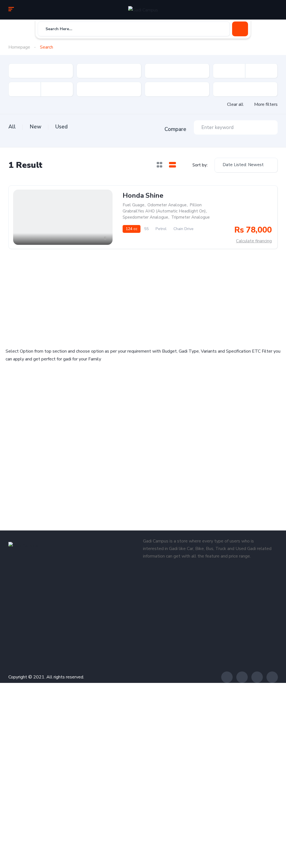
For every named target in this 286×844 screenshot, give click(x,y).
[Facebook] (227, 677)
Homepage (19, 47)
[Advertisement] (73, 297)
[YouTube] (272, 677)
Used (61, 126)
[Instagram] (257, 677)
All (12, 126)
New (35, 126)
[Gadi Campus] (143, 10)
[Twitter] (242, 677)
